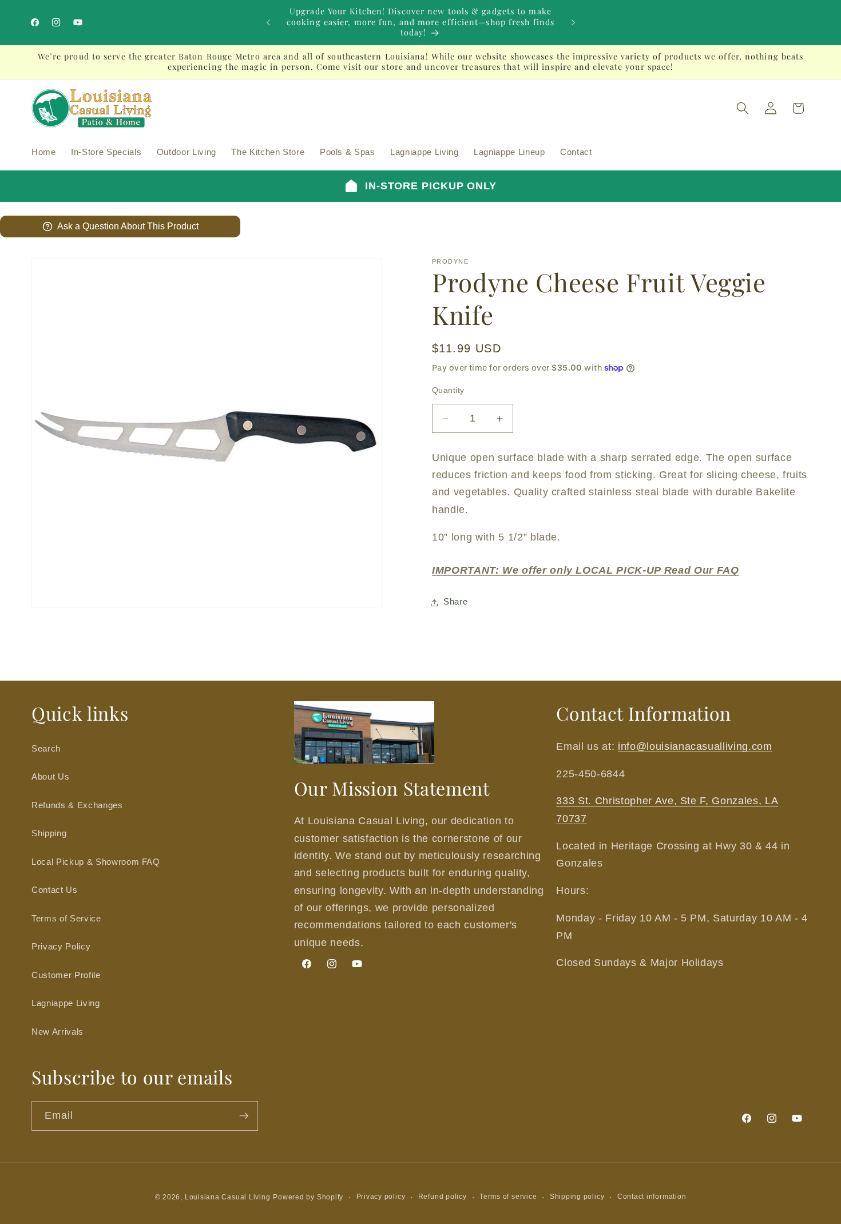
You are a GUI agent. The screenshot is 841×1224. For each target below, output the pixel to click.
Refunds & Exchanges (77, 805)
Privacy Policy (60, 946)
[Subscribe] (243, 1116)
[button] (742, 108)
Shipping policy (577, 1197)
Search (46, 748)
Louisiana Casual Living (228, 1197)
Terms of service (508, 1197)
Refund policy (442, 1197)
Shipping (48, 833)
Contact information (652, 1197)
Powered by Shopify (308, 1197)
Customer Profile (66, 975)
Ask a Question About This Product (128, 226)
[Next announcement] (573, 22)
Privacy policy (381, 1197)
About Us (50, 776)
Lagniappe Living (65, 1003)
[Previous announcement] (268, 22)
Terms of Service (66, 918)
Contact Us (54, 890)
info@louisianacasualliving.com (695, 746)
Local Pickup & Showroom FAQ (95, 862)
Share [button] (455, 602)
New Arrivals (57, 1031)
